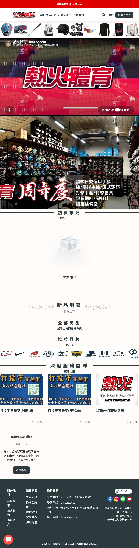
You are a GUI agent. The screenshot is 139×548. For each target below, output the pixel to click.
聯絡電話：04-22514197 (62, 502)
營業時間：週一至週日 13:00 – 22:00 (69, 497)
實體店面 (31, 517)
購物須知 (31, 512)
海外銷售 (31, 522)
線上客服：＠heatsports (62, 517)
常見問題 (31, 497)
